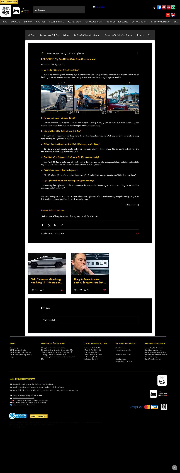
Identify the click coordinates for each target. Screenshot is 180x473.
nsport (44, 402)
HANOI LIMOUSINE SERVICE (155, 343)
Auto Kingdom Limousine (124, 361)
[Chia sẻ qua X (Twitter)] (49, 225)
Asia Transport (15, 348)
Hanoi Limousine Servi (23, 402)
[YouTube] (164, 7)
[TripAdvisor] (173, 7)
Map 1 (11, 427)
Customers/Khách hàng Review (118, 35)
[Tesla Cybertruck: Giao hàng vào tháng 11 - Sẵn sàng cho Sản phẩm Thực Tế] (47, 264)
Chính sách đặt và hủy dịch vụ (21, 354)
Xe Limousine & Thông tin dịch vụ (54, 35)
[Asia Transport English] (173, 15)
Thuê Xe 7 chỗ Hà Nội (93, 350)
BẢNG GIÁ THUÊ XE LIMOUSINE (53, 343)
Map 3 (23, 427)
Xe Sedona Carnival (91, 359)
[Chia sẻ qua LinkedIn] (55, 225)
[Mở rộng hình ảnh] (57, 98)
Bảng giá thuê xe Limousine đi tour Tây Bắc (57, 352)
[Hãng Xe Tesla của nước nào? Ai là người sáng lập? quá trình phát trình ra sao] (90, 264)
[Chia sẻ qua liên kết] (62, 225)
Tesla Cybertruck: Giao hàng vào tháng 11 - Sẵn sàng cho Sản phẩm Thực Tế (46, 281)
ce (32, 402)
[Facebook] (159, 7)
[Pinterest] (169, 7)
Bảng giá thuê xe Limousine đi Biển (53, 348)
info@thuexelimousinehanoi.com (23, 398)
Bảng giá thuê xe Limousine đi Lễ (54, 354)
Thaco (100, 354)
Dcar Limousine (121, 348)
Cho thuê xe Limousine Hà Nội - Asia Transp (31, 400)
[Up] (174, 467)
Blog (11, 357)
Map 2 (17, 427)
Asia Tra (39, 402)
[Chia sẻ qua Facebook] (42, 225)
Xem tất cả (148, 248)
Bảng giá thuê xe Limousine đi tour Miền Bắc (57, 350)
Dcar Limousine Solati (91, 352)
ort (47, 400)
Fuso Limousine (90, 354)
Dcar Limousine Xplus (124, 350)
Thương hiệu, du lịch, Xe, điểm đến (84, 216)
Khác (139, 35)
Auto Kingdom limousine (94, 357)
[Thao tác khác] (137, 53)
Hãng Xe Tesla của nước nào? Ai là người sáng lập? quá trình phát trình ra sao (88, 281)
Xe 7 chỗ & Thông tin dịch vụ (86, 35)
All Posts (31, 35)
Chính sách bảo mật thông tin (20, 352)
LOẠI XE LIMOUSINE (91, 343)
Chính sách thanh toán (18, 350)
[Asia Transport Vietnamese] (168, 15)
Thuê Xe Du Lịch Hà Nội (92, 348)
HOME (12, 343)
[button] (15, 22)
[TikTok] (155, 7)
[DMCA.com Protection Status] (9, 3)
